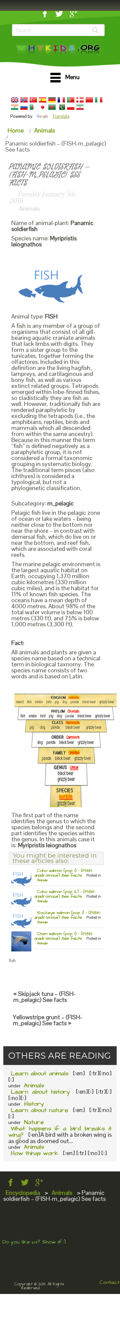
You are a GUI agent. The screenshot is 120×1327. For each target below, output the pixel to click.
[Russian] (24, 107)
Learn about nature (39, 1110)
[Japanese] (42, 107)
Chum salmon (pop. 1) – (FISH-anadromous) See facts (64, 936)
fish (12, 960)
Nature (34, 1122)
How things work (34, 1153)
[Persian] (80, 107)
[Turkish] (33, 99)
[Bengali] (52, 107)
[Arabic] (33, 107)
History (34, 1104)
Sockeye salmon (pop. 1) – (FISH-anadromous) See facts (68, 915)
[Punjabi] (61, 107)
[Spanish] (42, 99)
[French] (61, 99)
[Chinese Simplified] (89, 99)
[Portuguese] (70, 99)
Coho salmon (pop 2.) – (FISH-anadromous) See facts (65, 894)
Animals (44, 130)
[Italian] (98, 99)
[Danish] (80, 99)
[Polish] (70, 107)
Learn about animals (39, 1073)
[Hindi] (14, 107)
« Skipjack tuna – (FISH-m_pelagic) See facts (44, 997)
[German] (52, 99)
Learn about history (40, 1092)
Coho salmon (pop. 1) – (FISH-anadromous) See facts (64, 873)
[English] (14, 99)
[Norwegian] (24, 99)
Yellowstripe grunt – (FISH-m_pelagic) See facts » (47, 1020)
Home (16, 130)
